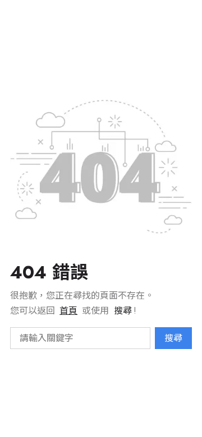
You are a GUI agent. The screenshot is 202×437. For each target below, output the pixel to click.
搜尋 (173, 338)
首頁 (68, 310)
